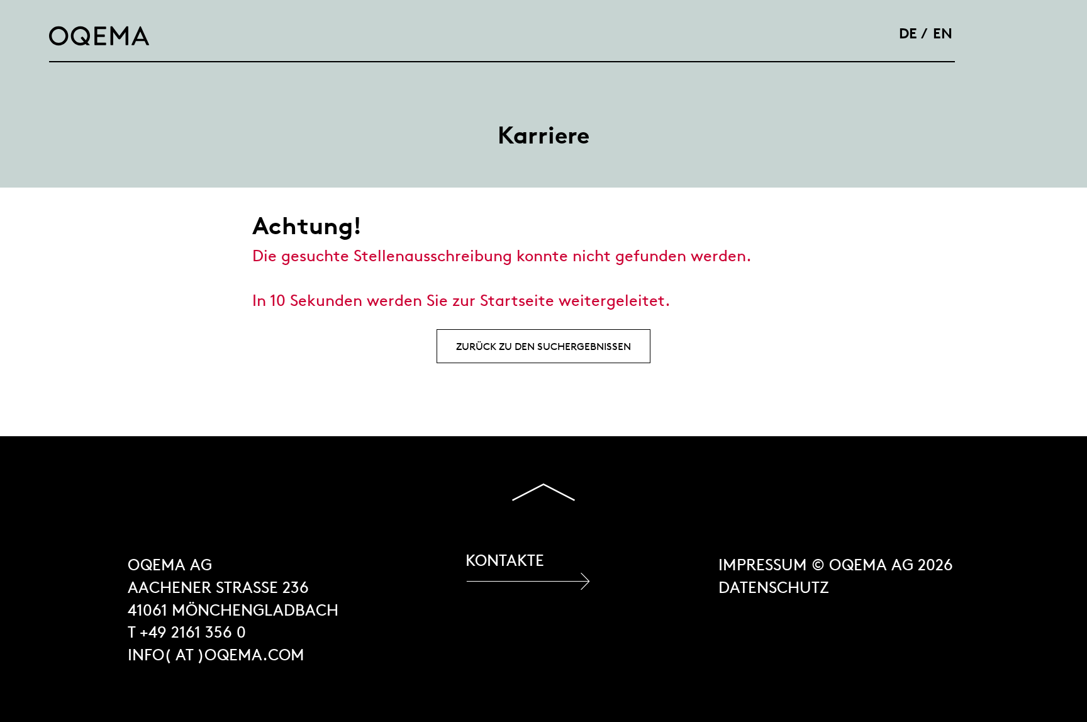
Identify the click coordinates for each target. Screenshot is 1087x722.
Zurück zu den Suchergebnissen (543, 346)
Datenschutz (773, 587)
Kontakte (504, 560)
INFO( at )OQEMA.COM (216, 655)
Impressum (762, 565)
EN (942, 33)
